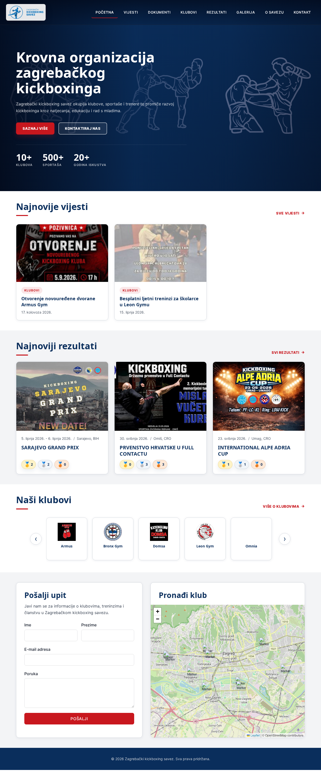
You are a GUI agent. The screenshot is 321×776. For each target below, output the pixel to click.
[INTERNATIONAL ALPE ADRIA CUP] (259, 396)
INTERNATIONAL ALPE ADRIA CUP (254, 450)
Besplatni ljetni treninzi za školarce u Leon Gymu (159, 301)
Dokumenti (159, 12)
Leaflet (255, 735)
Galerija (245, 12)
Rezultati (216, 12)
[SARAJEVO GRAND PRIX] (62, 396)
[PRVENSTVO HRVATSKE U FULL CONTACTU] (160, 396)
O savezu (274, 12)
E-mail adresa (37, 649)
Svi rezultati (285, 352)
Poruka (31, 673)
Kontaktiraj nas (82, 128)
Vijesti (131, 12)
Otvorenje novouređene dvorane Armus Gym (58, 301)
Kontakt (302, 12)
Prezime (89, 624)
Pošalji (79, 718)
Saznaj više (35, 128)
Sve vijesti (287, 213)
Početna (105, 12)
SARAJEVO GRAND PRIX (50, 447)
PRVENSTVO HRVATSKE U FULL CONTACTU (157, 450)
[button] (171, 658)
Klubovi (189, 12)
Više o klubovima (281, 506)
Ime (27, 624)
